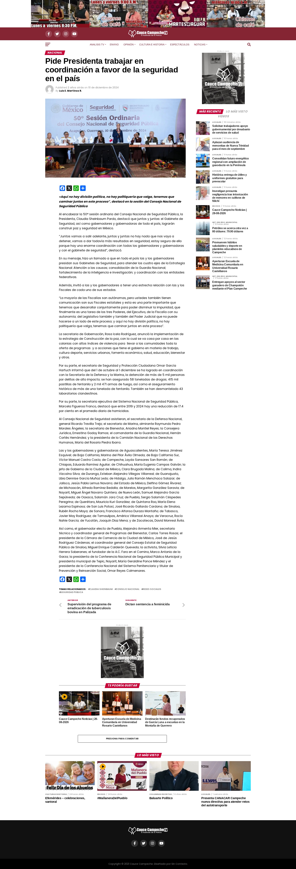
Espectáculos (179, 44)
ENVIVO (114, 44)
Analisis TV (97, 44)
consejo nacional (127, 589)
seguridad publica (71, 592)
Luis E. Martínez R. (70, 90)
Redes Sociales (152, 589)
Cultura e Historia (151, 44)
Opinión (129, 44)
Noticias (199, 44)
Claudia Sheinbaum (101, 589)
